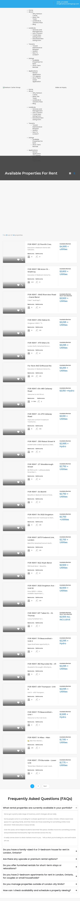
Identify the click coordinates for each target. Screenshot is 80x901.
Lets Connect (37, 33)
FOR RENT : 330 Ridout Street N (41, 441)
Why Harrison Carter (37, 14)
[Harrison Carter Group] (11, 87)
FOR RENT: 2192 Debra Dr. (39, 320)
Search (35, 51)
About (31, 12)
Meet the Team (36, 18)
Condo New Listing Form (37, 36)
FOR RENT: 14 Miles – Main (39, 737)
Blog (34, 24)
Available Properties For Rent (38, 62)
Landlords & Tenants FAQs (38, 22)
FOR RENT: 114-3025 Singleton (40, 515)
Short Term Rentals (37, 66)
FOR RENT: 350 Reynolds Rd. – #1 (42, 664)
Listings (31, 58)
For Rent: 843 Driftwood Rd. (40, 366)
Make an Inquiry (60, 87)
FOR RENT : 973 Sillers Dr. (39, 343)
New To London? (36, 54)
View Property (14, 258)
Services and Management (38, 31)
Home (31, 10)
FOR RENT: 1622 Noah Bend (40, 563)
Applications (33, 71)
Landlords (32, 28)
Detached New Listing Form (38, 39)
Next (45, 786)
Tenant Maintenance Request (37, 47)
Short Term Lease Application (37, 80)
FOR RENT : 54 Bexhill (37, 492)
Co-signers (37, 76)
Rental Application (37, 73)
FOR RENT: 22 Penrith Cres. (40, 244)
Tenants (32, 44)
